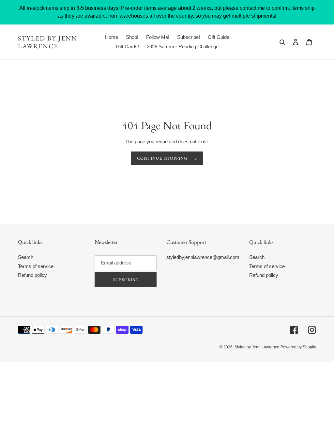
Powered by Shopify (298, 347)
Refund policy (32, 275)
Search (25, 257)
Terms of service (35, 266)
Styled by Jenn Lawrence (47, 42)
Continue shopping (162, 158)
